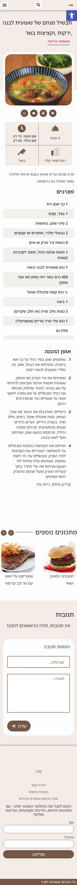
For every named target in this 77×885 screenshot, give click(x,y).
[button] (71, 15)
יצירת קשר (38, 785)
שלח (22, 726)
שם (71, 822)
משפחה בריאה (59, 41)
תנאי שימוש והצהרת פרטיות (38, 798)
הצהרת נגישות (38, 792)
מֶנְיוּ (38, 771)
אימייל (69, 837)
